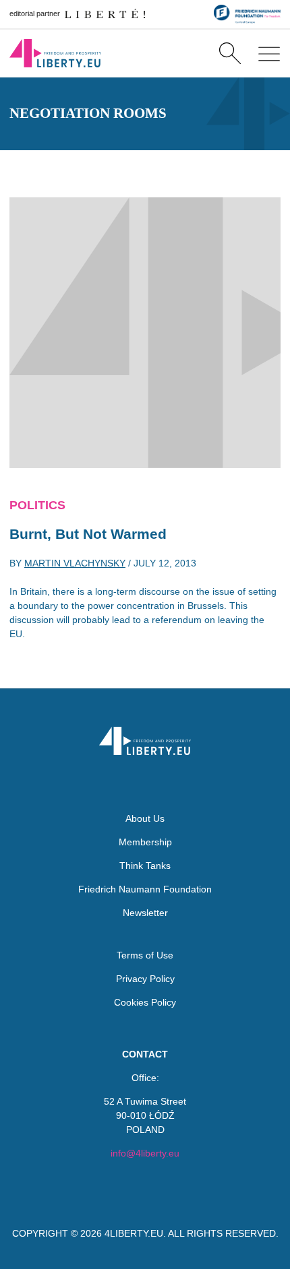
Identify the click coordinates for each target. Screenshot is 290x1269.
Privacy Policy (145, 978)
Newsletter (145, 912)
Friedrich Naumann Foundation (145, 889)
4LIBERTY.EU (134, 1233)
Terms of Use (145, 955)
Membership (145, 842)
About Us (145, 818)
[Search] (230, 53)
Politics (37, 505)
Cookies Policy (145, 1002)
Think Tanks (145, 865)
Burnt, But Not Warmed (88, 534)
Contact (145, 1054)
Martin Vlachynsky (74, 563)
